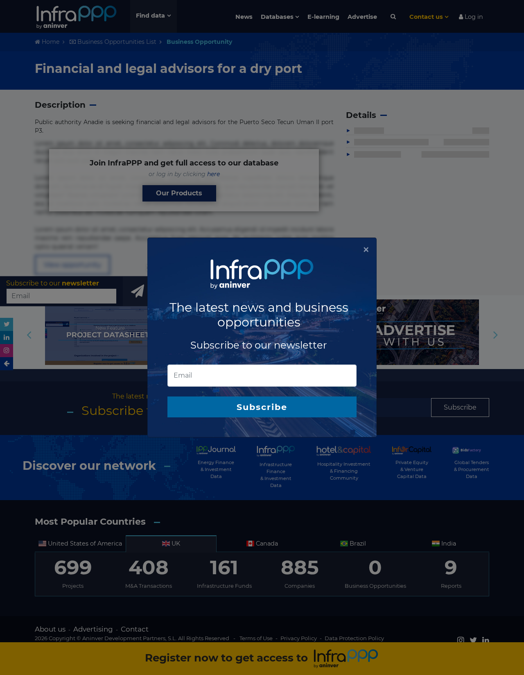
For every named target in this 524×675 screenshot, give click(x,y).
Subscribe (262, 407)
